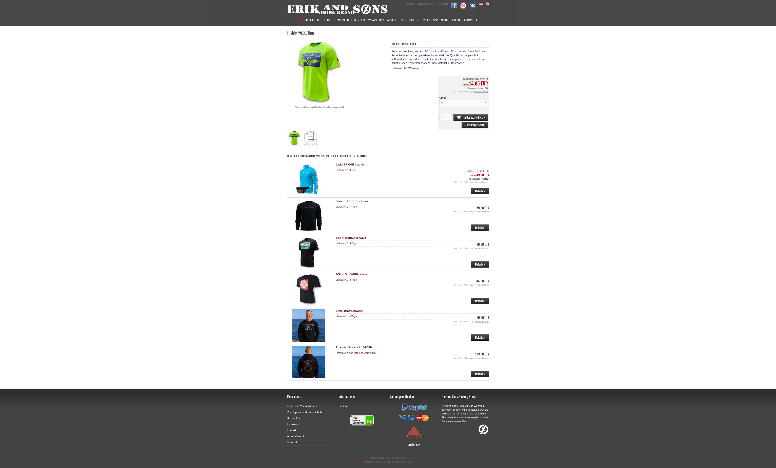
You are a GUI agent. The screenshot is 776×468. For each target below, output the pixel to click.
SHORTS (413, 20)
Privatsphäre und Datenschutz (304, 412)
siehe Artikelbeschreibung (361, 353)
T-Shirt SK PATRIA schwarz (353, 274)
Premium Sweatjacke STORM (354, 347)
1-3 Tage (352, 170)
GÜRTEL (457, 20)
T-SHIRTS (329, 20)
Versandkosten (481, 91)
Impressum (293, 424)
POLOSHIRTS (344, 20)
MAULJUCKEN (313, 20)
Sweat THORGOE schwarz (352, 201)
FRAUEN (426, 20)
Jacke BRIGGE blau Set (350, 164)
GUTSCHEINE (472, 20)
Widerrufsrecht (295, 436)
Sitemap (343, 406)
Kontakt (291, 430)
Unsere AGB (294, 418)
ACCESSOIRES (441, 20)
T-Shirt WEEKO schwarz (351, 237)
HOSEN (402, 20)
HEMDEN (359, 20)
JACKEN (391, 20)
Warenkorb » (433, 3)
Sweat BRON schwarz (349, 310)
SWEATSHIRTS (375, 20)
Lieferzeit (292, 442)
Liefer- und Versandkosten (302, 406)
